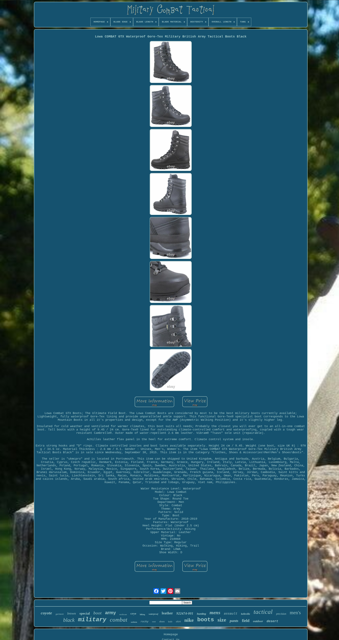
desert (272, 621)
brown (71, 613)
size (222, 620)
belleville (245, 614)
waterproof (153, 614)
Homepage (171, 634)
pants (234, 620)
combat (118, 619)
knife (170, 621)
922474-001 (184, 613)
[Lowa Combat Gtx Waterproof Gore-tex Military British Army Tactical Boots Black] (171, 62)
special (84, 613)
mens (215, 612)
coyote (46, 613)
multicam (123, 614)
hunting (201, 613)
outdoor (258, 621)
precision (281, 613)
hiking (142, 614)
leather (167, 613)
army (110, 612)
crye (133, 613)
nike (189, 620)
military (92, 619)
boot (97, 612)
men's (295, 612)
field (245, 620)
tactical (263, 611)
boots (205, 619)
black (69, 620)
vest (154, 621)
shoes (162, 621)
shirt (178, 621)
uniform (134, 622)
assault (230, 613)
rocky (144, 621)
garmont (60, 614)
